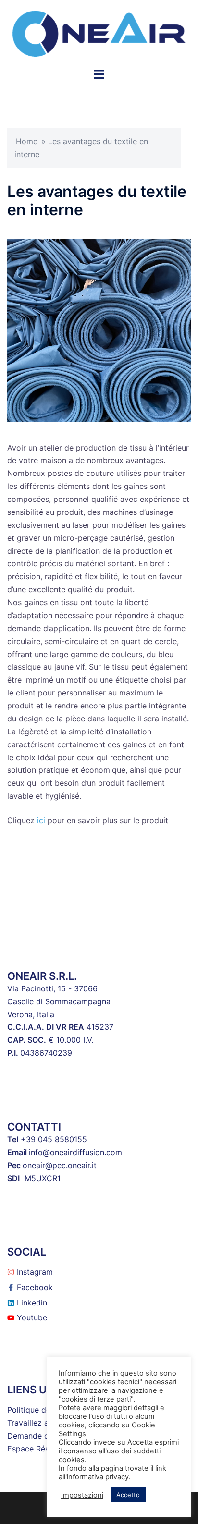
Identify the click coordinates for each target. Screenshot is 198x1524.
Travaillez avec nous (44, 1422)
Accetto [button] (128, 1495)
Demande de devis (41, 1435)
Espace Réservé (36, 1448)
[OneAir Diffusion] (99, 32)
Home (26, 141)
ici (41, 820)
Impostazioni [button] (82, 1495)
